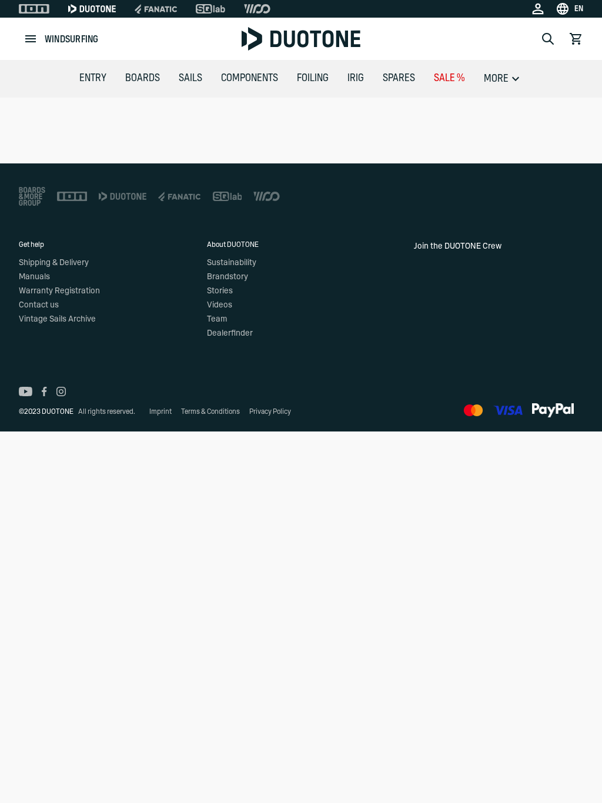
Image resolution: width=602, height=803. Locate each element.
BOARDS (142, 78)
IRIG (355, 78)
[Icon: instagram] (61, 391)
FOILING (313, 78)
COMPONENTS (249, 78)
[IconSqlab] (210, 9)
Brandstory (227, 277)
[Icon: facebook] (44, 391)
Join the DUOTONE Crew (457, 246)
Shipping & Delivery (54, 263)
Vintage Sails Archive (57, 319)
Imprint (160, 411)
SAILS (190, 78)
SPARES (399, 78)
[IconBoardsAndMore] (32, 196)
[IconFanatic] (156, 9)
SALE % (449, 78)
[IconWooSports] (257, 9)
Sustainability (231, 263)
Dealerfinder (230, 333)
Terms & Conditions (210, 411)
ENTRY (92, 78)
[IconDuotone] (92, 9)
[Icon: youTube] (25, 391)
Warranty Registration (59, 291)
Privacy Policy (270, 411)
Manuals (34, 277)
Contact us (39, 305)
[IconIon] (34, 9)
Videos (219, 305)
